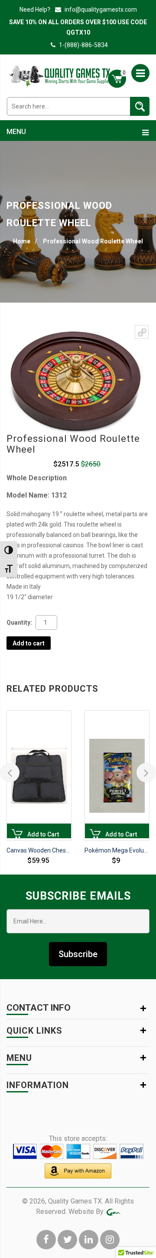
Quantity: (19, 622)
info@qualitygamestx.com (100, 9)
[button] (142, 332)
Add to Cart (17, 834)
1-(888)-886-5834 (83, 45)
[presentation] (10, 772)
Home (21, 241)
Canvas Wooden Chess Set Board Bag (39, 850)
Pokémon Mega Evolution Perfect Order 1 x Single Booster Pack (117, 850)
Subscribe (78, 954)
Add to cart (29, 643)
